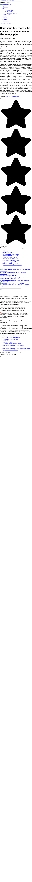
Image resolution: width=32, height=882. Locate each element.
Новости (5, 340)
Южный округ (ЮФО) (10, 257)
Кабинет (5, 19)
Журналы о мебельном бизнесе (12, 343)
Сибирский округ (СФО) (10, 263)
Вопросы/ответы (12, 13)
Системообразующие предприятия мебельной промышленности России (16, 349)
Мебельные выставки (9, 342)
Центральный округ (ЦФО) (11, 254)
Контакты (6, 21)
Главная (5, 7)
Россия (5, 16)
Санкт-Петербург (8, 252)
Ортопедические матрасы (10, 339)
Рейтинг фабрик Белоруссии (11, 337)
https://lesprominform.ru (12, 96)
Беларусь (6, 17)
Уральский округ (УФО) (10, 262)
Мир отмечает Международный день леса (12, 277)
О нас (5, 8)
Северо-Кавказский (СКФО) (11, 258)
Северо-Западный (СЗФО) (11, 255)
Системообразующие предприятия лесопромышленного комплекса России (15, 346)
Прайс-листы (7, 14)
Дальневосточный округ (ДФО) (12, 265)
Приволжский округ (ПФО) (11, 260)
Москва (5, 251)
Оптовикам (10, 10)
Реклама (9, 11)
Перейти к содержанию (7, 0)
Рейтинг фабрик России (10, 336)
